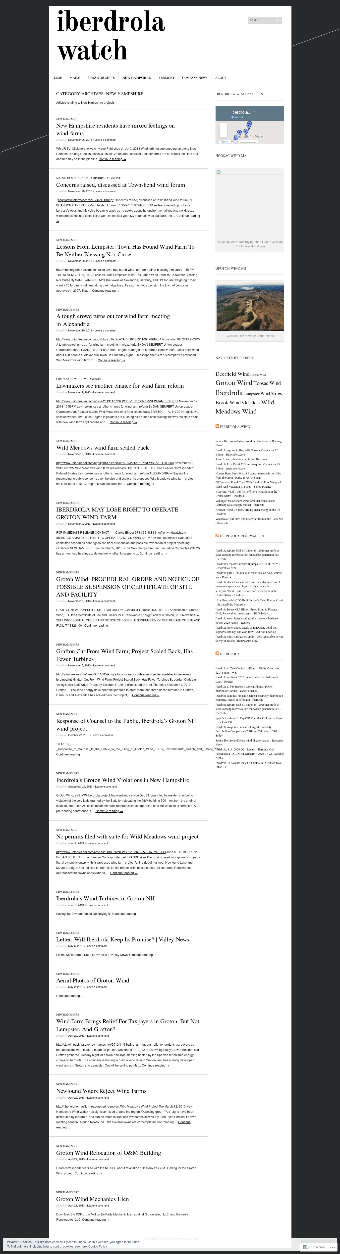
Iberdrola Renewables (242, 536)
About (220, 77)
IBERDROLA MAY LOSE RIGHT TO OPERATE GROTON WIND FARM (117, 513)
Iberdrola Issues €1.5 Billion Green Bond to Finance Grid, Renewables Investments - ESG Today (246, 611)
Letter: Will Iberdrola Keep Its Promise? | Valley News (122, 939)
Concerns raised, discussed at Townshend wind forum (120, 184)
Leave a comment (105, 139)
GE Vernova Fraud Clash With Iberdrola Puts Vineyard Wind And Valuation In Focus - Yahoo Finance (248, 484)
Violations (250, 402)
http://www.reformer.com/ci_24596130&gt (85, 200)
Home (57, 77)
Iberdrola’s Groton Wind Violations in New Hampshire (122, 780)
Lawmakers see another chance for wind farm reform (120, 385)
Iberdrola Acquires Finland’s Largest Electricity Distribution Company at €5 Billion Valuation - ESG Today (246, 731)
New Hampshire (137, 77)
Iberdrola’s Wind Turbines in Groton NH (105, 898)
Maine (75, 77)
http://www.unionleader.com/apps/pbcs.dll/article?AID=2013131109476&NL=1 (109, 339)
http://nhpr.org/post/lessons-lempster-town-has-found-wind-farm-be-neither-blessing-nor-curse (119, 269)
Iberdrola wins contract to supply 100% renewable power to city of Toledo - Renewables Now (249, 638)
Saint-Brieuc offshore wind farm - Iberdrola (241, 459)
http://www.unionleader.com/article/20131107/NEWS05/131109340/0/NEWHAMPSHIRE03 (117, 401)
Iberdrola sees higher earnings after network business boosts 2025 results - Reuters (247, 620)
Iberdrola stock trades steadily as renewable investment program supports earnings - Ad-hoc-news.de (248, 584)
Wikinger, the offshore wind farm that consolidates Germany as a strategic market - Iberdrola (245, 503)
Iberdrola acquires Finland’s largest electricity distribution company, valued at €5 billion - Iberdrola (249, 698)
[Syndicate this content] (217, 426)
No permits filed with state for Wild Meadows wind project (127, 836)
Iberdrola (229, 392)
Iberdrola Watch (110, 37)
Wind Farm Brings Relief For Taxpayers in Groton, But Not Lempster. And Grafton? (127, 1025)
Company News (194, 77)
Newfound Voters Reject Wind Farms (101, 1091)
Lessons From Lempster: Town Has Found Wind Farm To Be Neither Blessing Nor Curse (125, 250)
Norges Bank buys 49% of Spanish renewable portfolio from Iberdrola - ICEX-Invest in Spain (248, 475)
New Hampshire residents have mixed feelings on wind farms (115, 129)
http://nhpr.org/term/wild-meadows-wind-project (87, 1106)
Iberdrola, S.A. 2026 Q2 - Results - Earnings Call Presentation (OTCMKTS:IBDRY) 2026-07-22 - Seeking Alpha (250, 753)
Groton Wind (234, 382)
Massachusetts (101, 77)
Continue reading (112, 159)
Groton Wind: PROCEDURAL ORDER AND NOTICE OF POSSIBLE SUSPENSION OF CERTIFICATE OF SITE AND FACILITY (127, 586)
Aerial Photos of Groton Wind (92, 980)
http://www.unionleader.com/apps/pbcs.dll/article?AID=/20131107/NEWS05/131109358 (115, 463)
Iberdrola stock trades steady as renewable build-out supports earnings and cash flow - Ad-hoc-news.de (246, 629)
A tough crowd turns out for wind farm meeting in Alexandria (113, 319)
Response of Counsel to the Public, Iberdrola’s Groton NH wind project (126, 724)
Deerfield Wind (233, 373)
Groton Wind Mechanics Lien (92, 1199)
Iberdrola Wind (235, 426)
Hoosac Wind (267, 382)
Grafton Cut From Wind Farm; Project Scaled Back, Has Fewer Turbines (124, 655)
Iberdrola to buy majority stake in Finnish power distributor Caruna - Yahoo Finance (244, 688)
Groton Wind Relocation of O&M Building (108, 1153)
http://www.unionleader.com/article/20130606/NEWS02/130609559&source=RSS (111, 852)
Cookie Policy (97, 1246)
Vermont (166, 77)
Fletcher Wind (258, 374)
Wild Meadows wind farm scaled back (102, 447)
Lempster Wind (256, 393)
